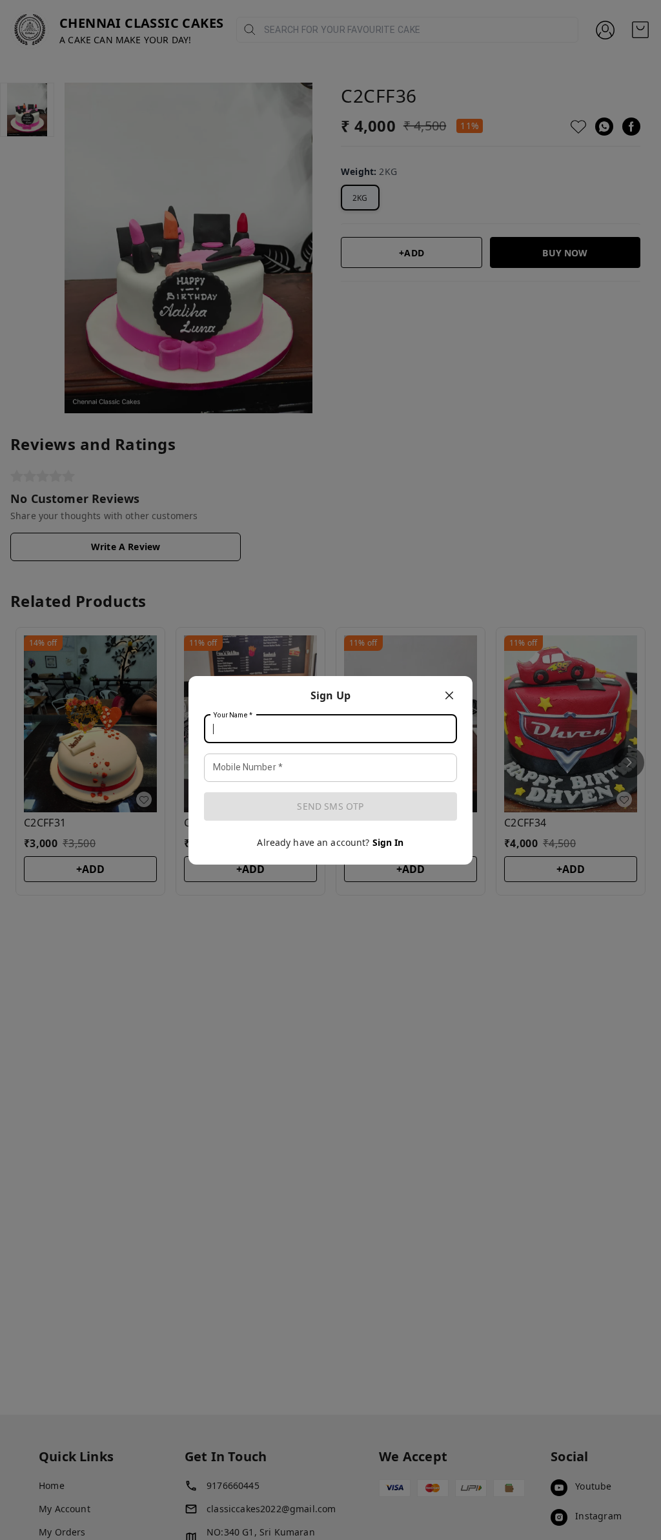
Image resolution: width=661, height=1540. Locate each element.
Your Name (233, 715)
